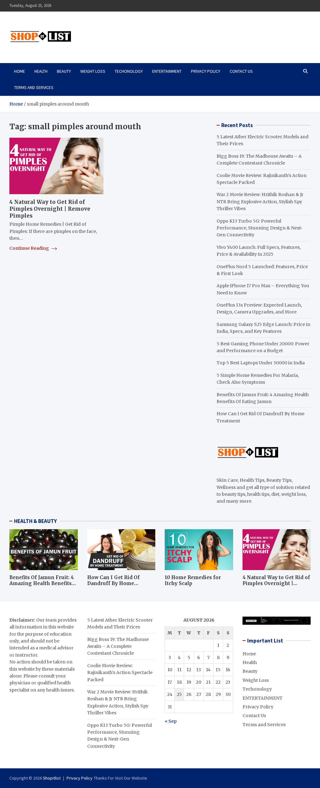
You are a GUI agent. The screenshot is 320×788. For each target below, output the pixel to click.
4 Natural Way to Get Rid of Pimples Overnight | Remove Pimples (49, 209)
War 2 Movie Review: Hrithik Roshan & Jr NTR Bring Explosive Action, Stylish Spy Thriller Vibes (260, 201)
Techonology (129, 71)
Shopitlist (52, 778)
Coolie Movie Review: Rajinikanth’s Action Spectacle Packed (119, 672)
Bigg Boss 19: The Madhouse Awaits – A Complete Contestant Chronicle (118, 646)
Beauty (64, 71)
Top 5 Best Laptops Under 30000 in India (261, 363)
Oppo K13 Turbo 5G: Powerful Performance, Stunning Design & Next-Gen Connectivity (260, 228)
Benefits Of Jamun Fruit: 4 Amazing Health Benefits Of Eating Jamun (41, 583)
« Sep (171, 721)
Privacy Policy (205, 71)
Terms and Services (33, 87)
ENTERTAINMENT (167, 71)
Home (19, 71)
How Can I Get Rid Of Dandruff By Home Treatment (113, 583)
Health (41, 71)
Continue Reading (29, 248)
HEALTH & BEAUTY (35, 521)
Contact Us (241, 71)
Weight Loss (92, 71)
